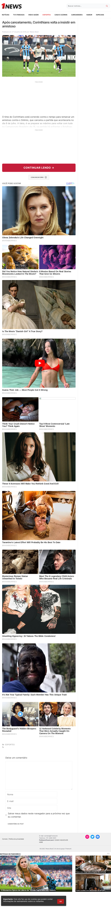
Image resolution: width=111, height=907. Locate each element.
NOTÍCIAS (5, 15)
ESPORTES (47, 15)
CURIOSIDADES (76, 15)
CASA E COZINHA (61, 15)
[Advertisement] (39, 98)
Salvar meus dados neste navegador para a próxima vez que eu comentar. (39, 815)
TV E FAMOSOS (18, 15)
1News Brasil (34, 32)
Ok (61, 901)
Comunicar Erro (37, 177)
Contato (5, 839)
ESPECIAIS (100, 15)
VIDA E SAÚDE (33, 15)
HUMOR (89, 15)
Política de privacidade (16, 839)
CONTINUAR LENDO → (39, 167)
